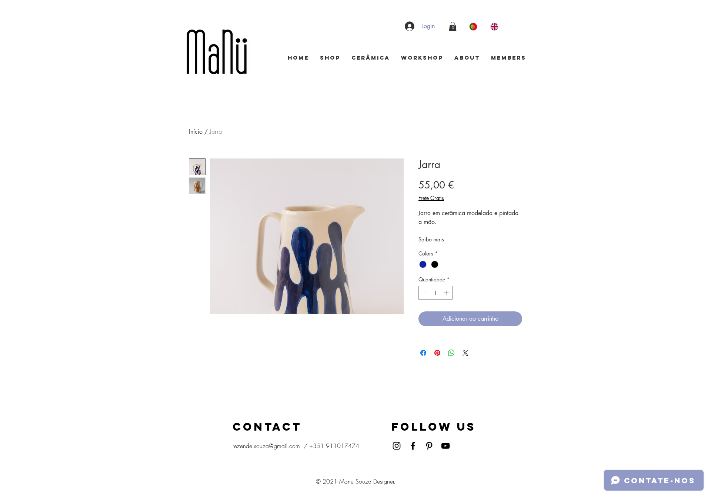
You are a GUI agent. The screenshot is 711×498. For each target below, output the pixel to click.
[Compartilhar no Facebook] (423, 352)
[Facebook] (413, 446)
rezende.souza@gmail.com (266, 446)
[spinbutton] (435, 292)
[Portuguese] (474, 26)
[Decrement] (424, 292)
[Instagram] (396, 446)
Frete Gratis (431, 197)
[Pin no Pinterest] (437, 352)
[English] (495, 26)
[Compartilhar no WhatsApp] (451, 352)
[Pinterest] (429, 446)
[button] (453, 26)
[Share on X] (465, 352)
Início (196, 132)
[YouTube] (445, 446)
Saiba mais (431, 239)
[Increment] (446, 292)
